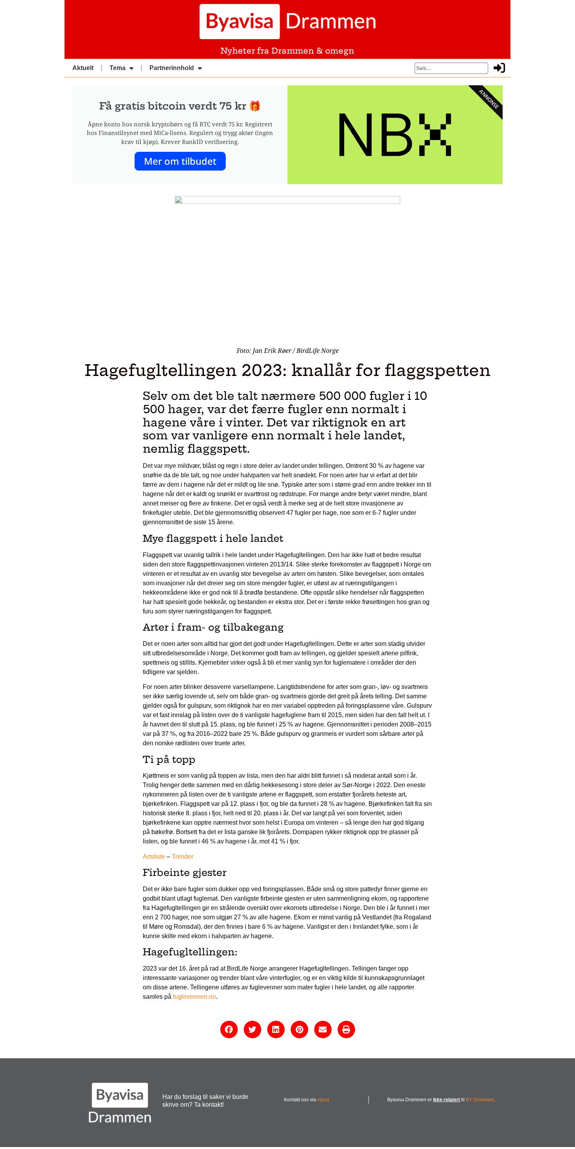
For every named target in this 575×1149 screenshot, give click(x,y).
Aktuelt (82, 68)
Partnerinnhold (171, 68)
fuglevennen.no (194, 996)
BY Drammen (480, 1099)
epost (323, 1099)
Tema (118, 68)
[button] (229, 1029)
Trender (182, 856)
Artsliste (154, 856)
